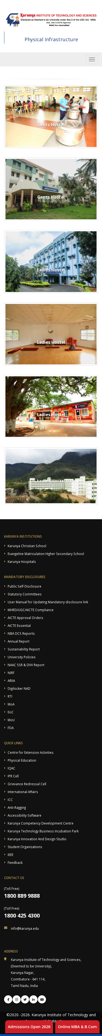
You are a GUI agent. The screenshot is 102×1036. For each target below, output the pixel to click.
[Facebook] (8, 999)
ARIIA (11, 680)
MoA (11, 704)
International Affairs (23, 792)
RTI (10, 696)
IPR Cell (13, 776)
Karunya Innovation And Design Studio (37, 839)
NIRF (11, 673)
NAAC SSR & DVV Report (26, 665)
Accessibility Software (24, 815)
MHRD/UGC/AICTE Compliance (31, 610)
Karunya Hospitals (22, 561)
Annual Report (18, 641)
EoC (11, 712)
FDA (11, 728)
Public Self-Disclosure (24, 586)
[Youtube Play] (42, 999)
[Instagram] (17, 999)
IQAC (11, 768)
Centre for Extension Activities (31, 752)
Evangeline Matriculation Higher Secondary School (46, 553)
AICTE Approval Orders (25, 617)
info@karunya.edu (25, 928)
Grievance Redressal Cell (27, 784)
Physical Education (22, 760)
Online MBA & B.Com (77, 1026)
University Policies (22, 657)
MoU (11, 720)
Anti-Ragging (17, 807)
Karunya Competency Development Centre (40, 823)
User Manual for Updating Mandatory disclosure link (48, 602)
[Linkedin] (33, 999)
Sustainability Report (24, 649)
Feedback (15, 862)
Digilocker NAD (19, 688)
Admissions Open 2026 (29, 1026)
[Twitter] (25, 999)
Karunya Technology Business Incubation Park (43, 831)
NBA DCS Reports (21, 633)
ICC (10, 799)
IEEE (10, 854)
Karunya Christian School (27, 546)
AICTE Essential (19, 625)
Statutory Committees (25, 594)
